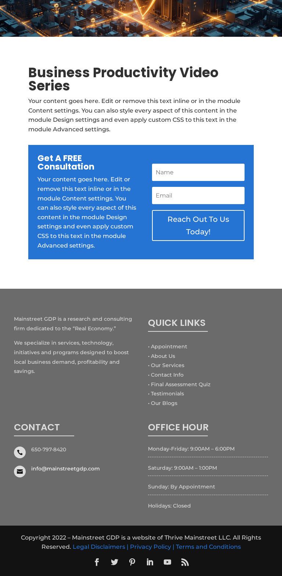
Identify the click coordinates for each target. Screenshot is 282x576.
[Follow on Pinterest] (132, 562)
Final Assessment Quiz (180, 384)
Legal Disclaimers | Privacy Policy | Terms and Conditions (157, 546)
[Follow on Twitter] (114, 562)
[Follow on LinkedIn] (149, 562)
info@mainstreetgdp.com (65, 468)
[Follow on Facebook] (97, 562)
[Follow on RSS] (185, 562)
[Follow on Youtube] (167, 562)
